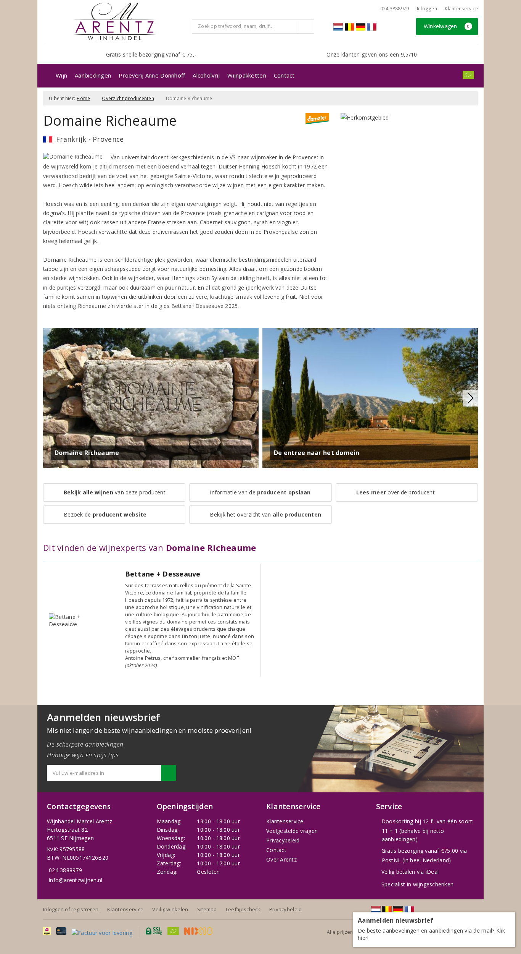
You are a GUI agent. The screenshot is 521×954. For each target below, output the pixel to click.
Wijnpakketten (246, 75)
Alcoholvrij (206, 75)
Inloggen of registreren (70, 909)
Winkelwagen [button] (447, 26)
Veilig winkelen (170, 909)
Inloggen (427, 8)
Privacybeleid (282, 840)
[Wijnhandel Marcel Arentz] (114, 21)
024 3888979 (65, 870)
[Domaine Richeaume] (151, 397)
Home (83, 98)
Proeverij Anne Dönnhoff (152, 75)
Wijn (61, 75)
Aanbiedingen (93, 75)
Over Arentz (281, 859)
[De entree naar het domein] (370, 397)
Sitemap (207, 909)
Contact (284, 75)
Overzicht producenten (128, 98)
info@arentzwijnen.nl (75, 880)
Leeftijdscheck (243, 909)
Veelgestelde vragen (292, 830)
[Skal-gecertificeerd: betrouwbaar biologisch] (468, 75)
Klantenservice (461, 8)
